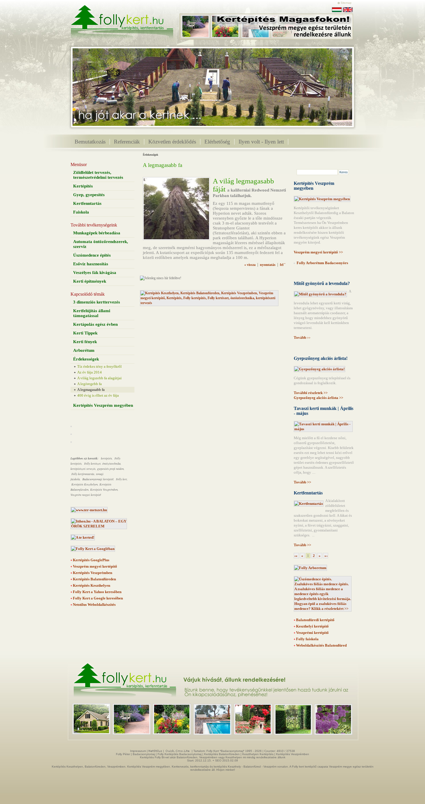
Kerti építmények (89, 281)
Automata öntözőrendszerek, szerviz (100, 244)
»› (326, 555)
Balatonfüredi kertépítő (315, 620)
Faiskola (81, 212)
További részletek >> (311, 393)
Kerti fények (85, 341)
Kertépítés (83, 186)
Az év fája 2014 (89, 372)
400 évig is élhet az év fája (98, 395)
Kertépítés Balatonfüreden (94, 579)
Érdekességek (150, 154)
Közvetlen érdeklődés (172, 142)
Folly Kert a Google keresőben (98, 598)
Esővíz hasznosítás (90, 264)
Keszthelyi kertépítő (312, 626)
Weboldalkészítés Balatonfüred (321, 645)
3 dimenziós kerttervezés (96, 302)
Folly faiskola (307, 639)
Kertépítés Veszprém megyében (103, 405)
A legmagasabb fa (91, 389)
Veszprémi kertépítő (312, 632)
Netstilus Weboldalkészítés (94, 604)
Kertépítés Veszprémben (92, 573)
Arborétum (84, 350)
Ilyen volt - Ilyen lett (261, 142)
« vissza (250, 265)
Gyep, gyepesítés (89, 194)
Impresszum (138, 751)
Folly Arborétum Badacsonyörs (322, 263)
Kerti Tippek (85, 333)
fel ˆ (282, 265)
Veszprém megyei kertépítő (95, 566)
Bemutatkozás (90, 142)
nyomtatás (268, 265)
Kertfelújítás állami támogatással (91, 313)
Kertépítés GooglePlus (91, 560)
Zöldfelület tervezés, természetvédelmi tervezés (98, 175)
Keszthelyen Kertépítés (258, 754)
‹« (296, 555)
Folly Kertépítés (168, 754)
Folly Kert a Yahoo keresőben (97, 592)
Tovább (302, 337)
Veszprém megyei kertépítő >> (318, 252)
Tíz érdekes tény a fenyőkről (99, 366)
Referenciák (127, 142)
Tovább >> (302, 482)
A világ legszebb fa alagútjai (99, 378)
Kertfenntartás (87, 203)
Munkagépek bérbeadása (96, 233)
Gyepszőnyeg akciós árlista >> (318, 397)
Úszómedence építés (92, 255)
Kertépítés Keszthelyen (91, 585)
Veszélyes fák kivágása (94, 272)
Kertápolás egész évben (95, 324)
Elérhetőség (217, 142)
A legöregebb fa (89, 384)
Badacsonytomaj (232, 751)
